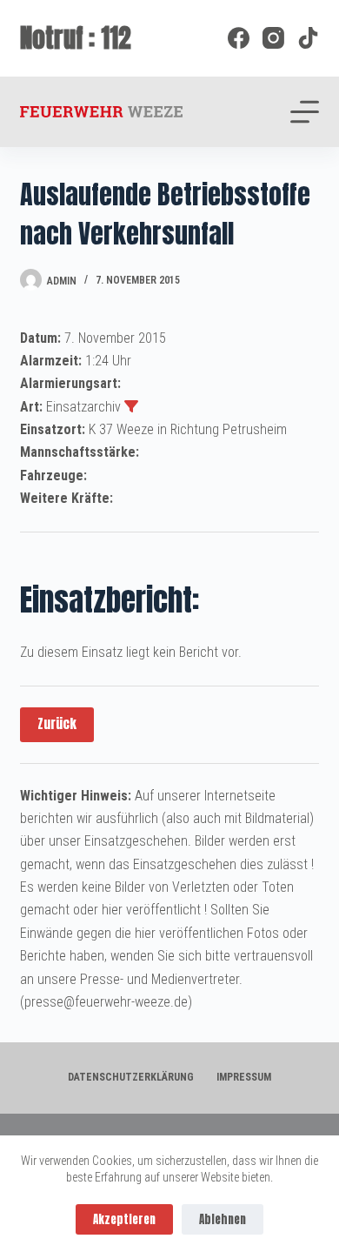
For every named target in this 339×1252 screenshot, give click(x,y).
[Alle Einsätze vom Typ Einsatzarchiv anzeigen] (131, 406)
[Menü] (304, 111)
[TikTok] (308, 38)
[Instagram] (273, 38)
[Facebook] (238, 38)
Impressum (243, 1077)
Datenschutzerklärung (131, 1077)
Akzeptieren (124, 1219)
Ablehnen (222, 1219)
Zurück (56, 723)
